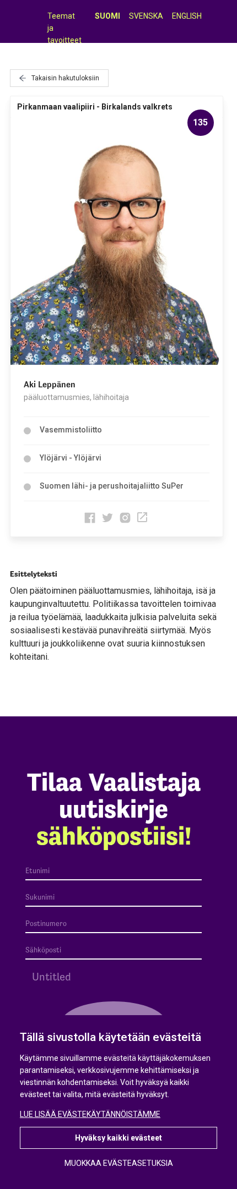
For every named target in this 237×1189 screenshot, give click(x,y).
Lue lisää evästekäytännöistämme (90, 1114)
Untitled (51, 977)
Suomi (107, 16)
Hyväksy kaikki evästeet (118, 1137)
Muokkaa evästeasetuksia (118, 1163)
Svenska (146, 16)
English (187, 16)
